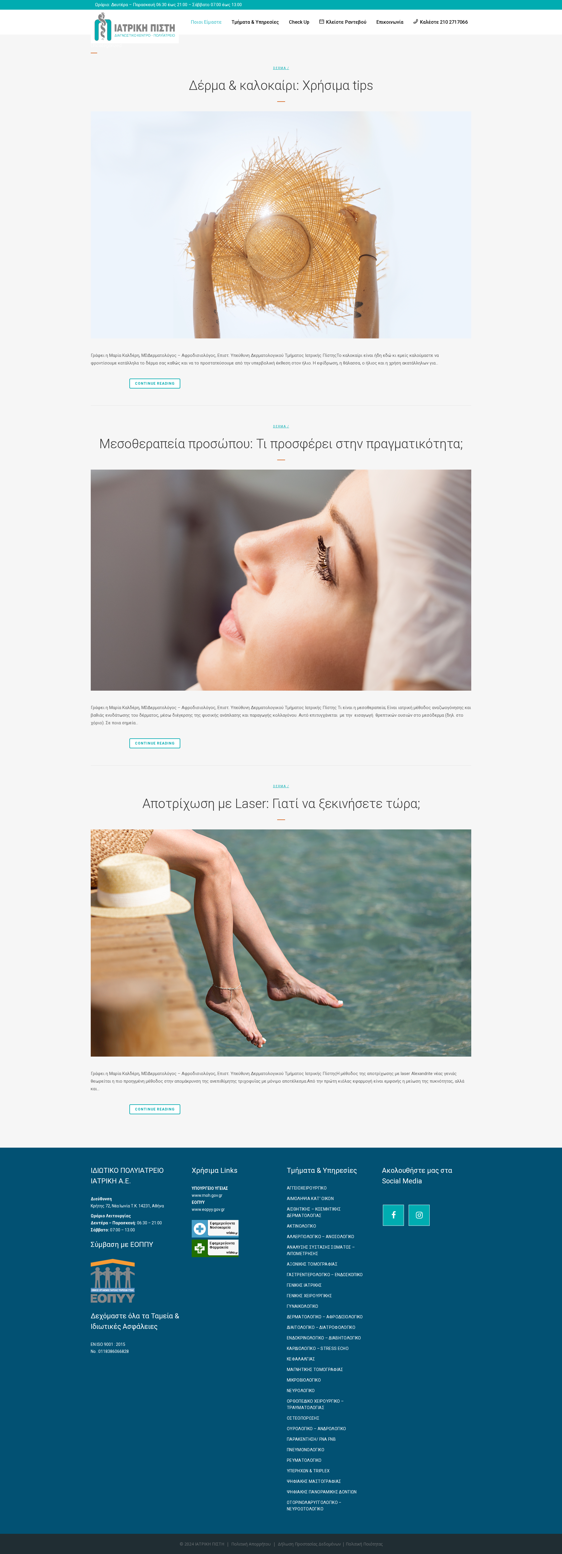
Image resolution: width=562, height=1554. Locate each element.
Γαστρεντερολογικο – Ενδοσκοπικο (325, 1274)
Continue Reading (155, 383)
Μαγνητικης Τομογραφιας (315, 1369)
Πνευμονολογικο (305, 1449)
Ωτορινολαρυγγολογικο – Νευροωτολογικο (314, 1505)
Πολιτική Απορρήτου (251, 1544)
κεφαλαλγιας (301, 1359)
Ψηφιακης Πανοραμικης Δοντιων (322, 1492)
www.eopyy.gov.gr (208, 1209)
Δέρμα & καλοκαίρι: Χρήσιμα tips (281, 85)
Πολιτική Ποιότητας (364, 1544)
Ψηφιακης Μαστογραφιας (314, 1481)
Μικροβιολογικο (304, 1380)
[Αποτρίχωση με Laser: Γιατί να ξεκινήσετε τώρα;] (281, 943)
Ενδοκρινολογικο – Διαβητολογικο (324, 1338)
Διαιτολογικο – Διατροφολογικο (321, 1327)
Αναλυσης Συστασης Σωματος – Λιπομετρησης (321, 1250)
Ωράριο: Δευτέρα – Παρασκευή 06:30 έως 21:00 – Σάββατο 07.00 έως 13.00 (169, 4)
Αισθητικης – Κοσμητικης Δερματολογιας (314, 1212)
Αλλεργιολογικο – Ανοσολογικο (320, 1236)
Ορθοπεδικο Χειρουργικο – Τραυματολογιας (315, 1404)
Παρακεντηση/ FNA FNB (311, 1439)
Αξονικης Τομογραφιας (312, 1264)
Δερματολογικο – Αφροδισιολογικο (325, 1317)
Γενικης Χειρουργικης (309, 1295)
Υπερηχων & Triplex (308, 1471)
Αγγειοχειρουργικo (307, 1188)
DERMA (279, 68)
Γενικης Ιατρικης (304, 1285)
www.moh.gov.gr (207, 1195)
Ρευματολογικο (304, 1460)
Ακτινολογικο (301, 1226)
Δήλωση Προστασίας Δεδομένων (310, 1544)
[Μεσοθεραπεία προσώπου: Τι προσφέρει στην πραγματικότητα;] (281, 580)
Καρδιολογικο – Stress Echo (318, 1348)
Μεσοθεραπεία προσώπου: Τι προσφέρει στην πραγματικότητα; (281, 443)
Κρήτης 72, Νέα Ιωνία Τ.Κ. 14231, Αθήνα (127, 1206)
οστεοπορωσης (303, 1418)
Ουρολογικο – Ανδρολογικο (316, 1428)
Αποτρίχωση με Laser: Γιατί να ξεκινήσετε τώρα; (281, 803)
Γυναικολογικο (302, 1306)
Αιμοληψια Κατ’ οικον (310, 1198)
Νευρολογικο (301, 1390)
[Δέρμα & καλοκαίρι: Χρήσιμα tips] (281, 224)
